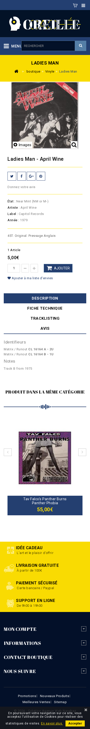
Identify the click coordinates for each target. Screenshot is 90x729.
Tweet (12, 176)
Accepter (75, 723)
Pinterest (40, 176)
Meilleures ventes (36, 702)
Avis (45, 328)
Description (45, 298)
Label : (13, 214)
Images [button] (25, 145)
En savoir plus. (52, 723)
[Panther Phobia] (45, 458)
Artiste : (14, 207)
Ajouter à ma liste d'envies (32, 278)
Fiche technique (45, 308)
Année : (13, 220)
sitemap (60, 702)
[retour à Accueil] (16, 71)
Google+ (31, 176)
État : (11, 201)
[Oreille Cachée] (45, 23)
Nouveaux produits (54, 696)
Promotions (27, 696)
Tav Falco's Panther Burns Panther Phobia (45, 501)
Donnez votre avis (22, 187)
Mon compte (20, 629)
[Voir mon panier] (75, 4)
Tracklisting (45, 318)
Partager (21, 176)
